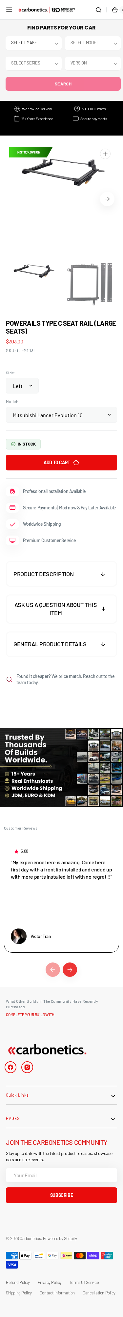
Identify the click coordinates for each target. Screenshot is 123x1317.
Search (63, 83)
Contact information (57, 1292)
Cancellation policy (99, 1292)
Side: (10, 372)
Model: (12, 401)
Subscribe (61, 1195)
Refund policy (18, 1282)
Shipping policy (19, 1292)
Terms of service (84, 1282)
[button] (9, 10)
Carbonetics (30, 1238)
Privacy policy (50, 1282)
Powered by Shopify (60, 1238)
